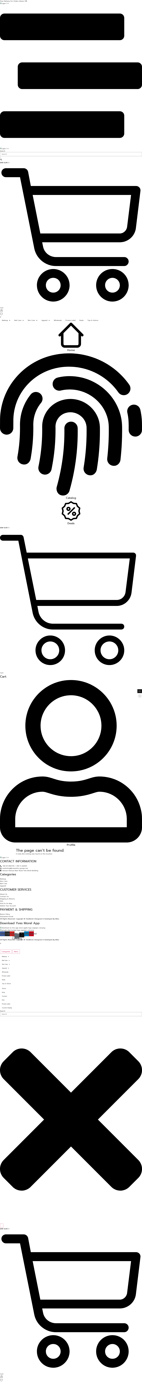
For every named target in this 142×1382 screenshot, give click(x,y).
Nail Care (17, 320)
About (4, 988)
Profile (71, 845)
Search (2, 151)
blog (3, 992)
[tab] (6, 952)
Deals (81, 320)
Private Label (70, 320)
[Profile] (71, 842)
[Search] (1, 1226)
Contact (4, 996)
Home (71, 350)
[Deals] (71, 520)
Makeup (5, 320)
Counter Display (7, 1008)
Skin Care (31, 320)
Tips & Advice (92, 320)
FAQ (3, 1000)
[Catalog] (71, 495)
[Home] (71, 347)
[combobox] (71, 1014)
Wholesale (58, 320)
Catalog (71, 498)
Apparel (44, 320)
